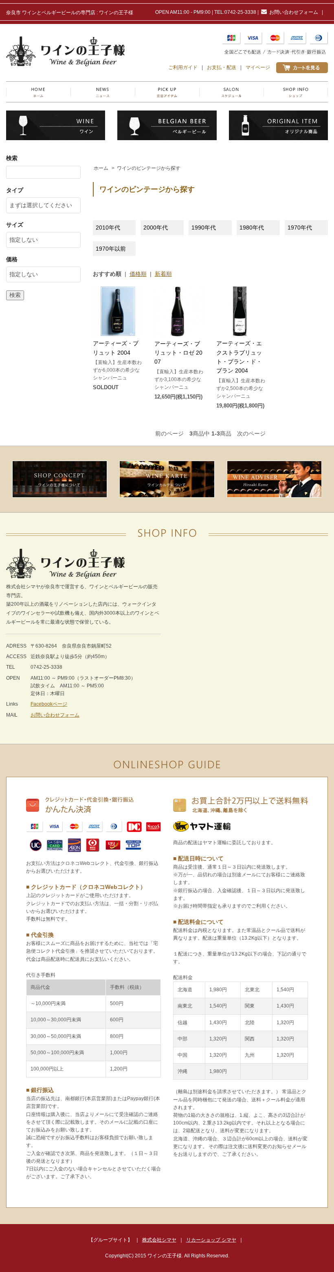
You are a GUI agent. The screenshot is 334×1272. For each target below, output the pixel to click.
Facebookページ (49, 704)
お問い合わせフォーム (293, 12)
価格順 (138, 274)
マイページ (258, 67)
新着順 (163, 274)
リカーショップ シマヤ (211, 1240)
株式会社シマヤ (159, 1240)
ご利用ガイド (183, 67)
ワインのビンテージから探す (148, 168)
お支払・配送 (221, 67)
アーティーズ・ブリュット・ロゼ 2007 (178, 352)
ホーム (101, 168)
